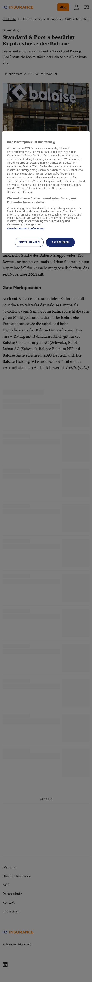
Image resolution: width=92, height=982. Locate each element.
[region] (46, 192)
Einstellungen (29, 242)
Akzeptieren (60, 242)
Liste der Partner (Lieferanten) (26, 228)
